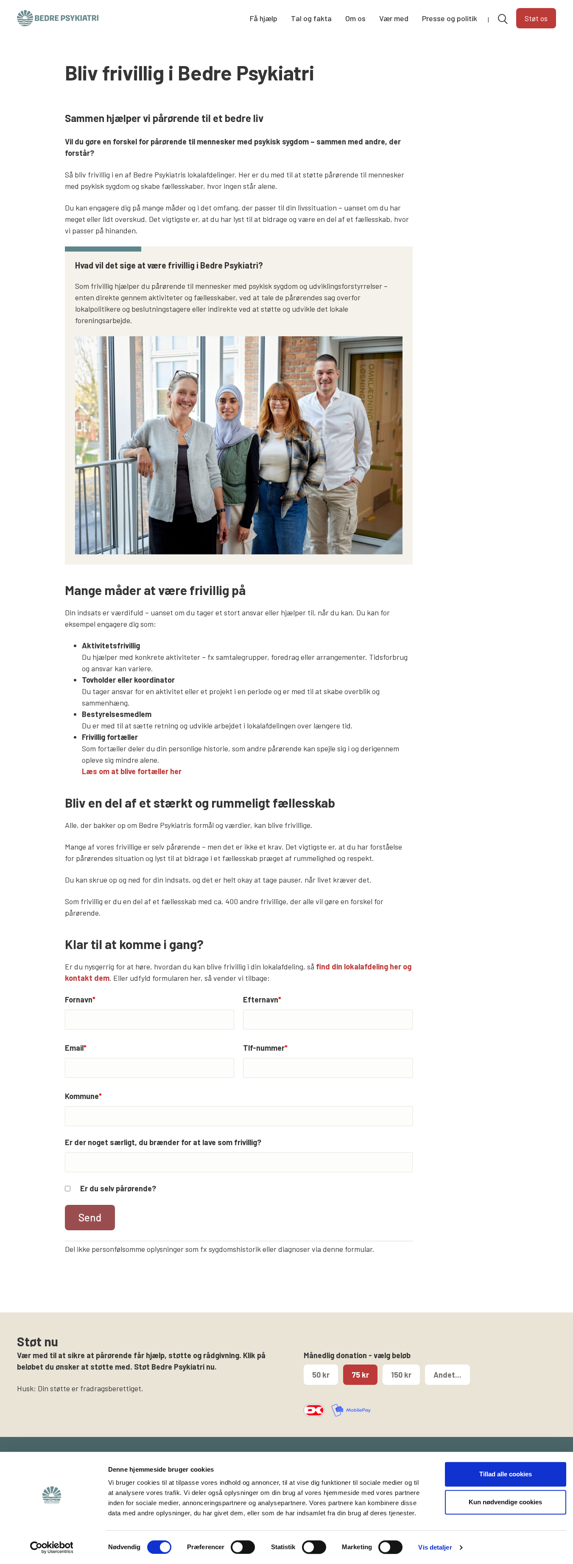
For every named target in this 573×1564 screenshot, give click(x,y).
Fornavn (80, 999)
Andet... (447, 1374)
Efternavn (262, 999)
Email (76, 1047)
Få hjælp (263, 18)
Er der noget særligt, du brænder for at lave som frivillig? (163, 1142)
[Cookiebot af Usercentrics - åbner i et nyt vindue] (51, 1547)
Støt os (536, 18)
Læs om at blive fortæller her (132, 771)
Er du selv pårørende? (118, 1188)
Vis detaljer (435, 1547)
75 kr (360, 1374)
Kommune (83, 1096)
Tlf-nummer (265, 1047)
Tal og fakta (311, 18)
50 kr (321, 1374)
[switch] (243, 1547)
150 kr (401, 1374)
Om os (355, 18)
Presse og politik (449, 18)
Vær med (393, 18)
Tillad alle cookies (505, 1474)
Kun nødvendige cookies (505, 1502)
